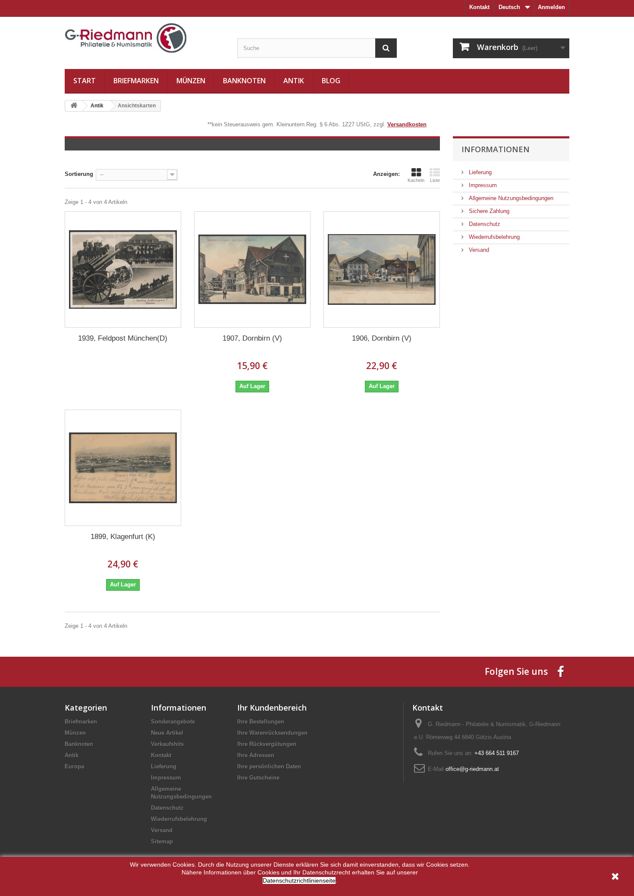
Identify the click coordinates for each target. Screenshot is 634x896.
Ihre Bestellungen (260, 721)
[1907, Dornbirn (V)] (252, 269)
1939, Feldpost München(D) (122, 338)
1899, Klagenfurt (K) (123, 537)
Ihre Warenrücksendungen (272, 733)
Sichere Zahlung (488, 211)
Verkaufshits (167, 744)
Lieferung (479, 172)
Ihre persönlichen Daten (269, 766)
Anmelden (551, 7)
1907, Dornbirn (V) (252, 338)
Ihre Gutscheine (258, 777)
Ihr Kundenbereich (272, 707)
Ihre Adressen (255, 755)
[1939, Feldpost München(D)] (123, 269)
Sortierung (79, 174)
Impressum (482, 185)
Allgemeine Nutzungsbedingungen (510, 198)
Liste (435, 180)
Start (84, 80)
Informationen (495, 149)
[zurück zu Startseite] (74, 105)
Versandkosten (407, 124)
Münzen (190, 80)
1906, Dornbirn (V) (381, 338)
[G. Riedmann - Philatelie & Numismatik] (144, 38)
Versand (478, 250)
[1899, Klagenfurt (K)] (123, 468)
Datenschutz (483, 224)
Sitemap (162, 841)
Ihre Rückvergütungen (266, 744)
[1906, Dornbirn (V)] (382, 269)
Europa (74, 766)
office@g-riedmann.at (472, 769)
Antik (293, 80)
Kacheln (416, 180)
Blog (331, 80)
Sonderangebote (173, 721)
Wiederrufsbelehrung (493, 237)
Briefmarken (136, 80)
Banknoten (244, 80)
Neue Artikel (167, 733)
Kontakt (479, 7)
